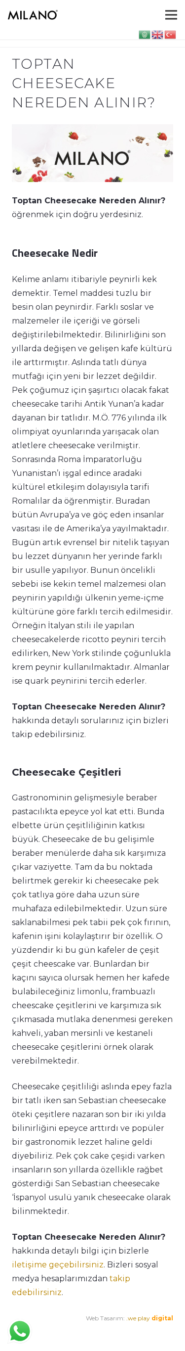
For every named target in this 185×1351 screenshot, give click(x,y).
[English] (157, 34)
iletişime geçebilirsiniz (58, 1264)
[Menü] (171, 14)
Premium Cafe (33, 1332)
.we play (149, 1318)
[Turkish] (170, 34)
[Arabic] (145, 34)
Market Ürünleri (88, 1332)
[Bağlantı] (33, 15)
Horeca (128, 1332)
